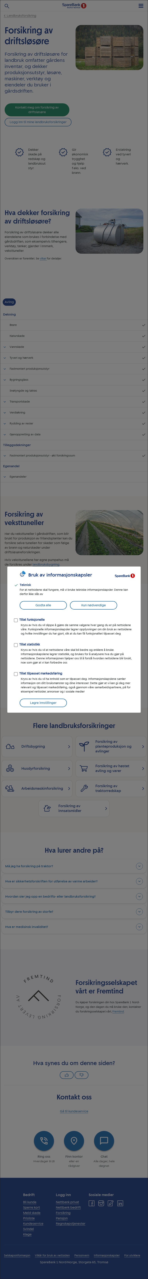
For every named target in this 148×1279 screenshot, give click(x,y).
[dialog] (74, 639)
